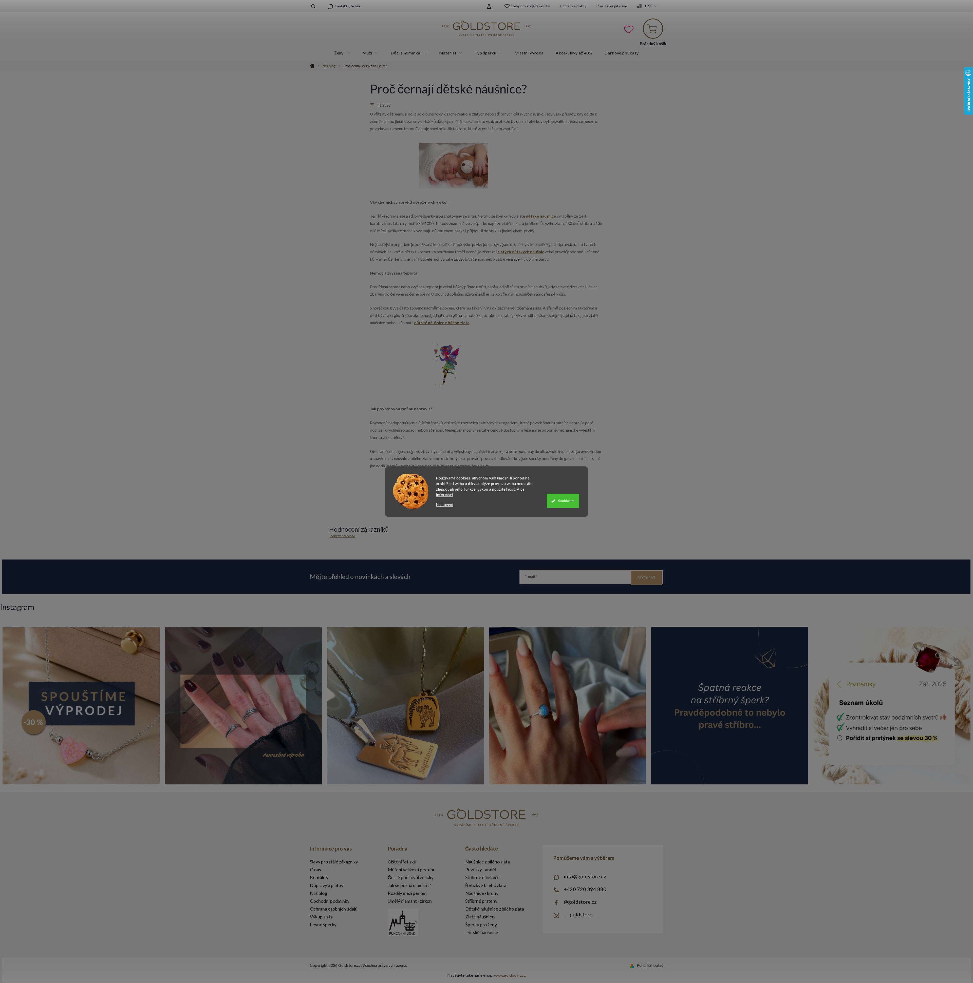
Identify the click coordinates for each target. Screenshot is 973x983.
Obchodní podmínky (329, 901)
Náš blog (318, 893)
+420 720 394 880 (585, 889)
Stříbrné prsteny (481, 901)
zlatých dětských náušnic (520, 251)
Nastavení (444, 505)
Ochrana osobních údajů (334, 909)
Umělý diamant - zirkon (410, 901)
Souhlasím (566, 501)
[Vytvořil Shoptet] (633, 965)
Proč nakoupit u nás (612, 6)
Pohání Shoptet (650, 965)
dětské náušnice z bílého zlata (442, 322)
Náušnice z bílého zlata (487, 861)
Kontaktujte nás (347, 6)
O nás (315, 869)
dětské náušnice (541, 216)
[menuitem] (342, 53)
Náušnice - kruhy (481, 893)
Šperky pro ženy (481, 924)
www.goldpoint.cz (510, 975)
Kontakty (319, 877)
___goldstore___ (581, 914)
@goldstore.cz (580, 902)
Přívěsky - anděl (480, 869)
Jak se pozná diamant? (409, 885)
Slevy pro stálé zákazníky (530, 6)
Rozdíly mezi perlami (407, 893)
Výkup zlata (321, 916)
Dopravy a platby (573, 6)
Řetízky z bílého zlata (485, 885)
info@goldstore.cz (585, 876)
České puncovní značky (411, 877)
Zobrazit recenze (342, 536)
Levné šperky (323, 924)
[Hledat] (313, 6)
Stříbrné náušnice (482, 877)
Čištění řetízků (402, 861)
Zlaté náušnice (479, 916)
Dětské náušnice (481, 932)
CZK (648, 6)
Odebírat (646, 577)
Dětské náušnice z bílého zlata (494, 909)
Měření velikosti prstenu (412, 869)
